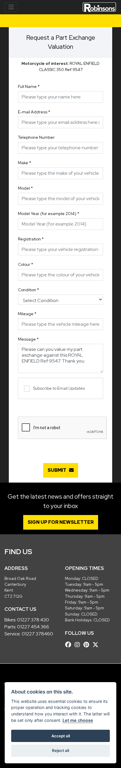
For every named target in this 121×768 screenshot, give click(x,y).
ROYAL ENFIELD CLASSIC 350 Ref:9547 (60, 66)
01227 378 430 (33, 620)
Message (28, 339)
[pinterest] (87, 644)
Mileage (27, 313)
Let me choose (78, 720)
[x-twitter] (97, 644)
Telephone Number (36, 137)
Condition (28, 289)
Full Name (29, 86)
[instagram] (78, 644)
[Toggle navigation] (11, 7)
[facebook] (69, 644)
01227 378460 (37, 634)
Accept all (60, 736)
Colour (25, 264)
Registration (31, 239)
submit (58, 470)
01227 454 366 (33, 627)
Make (24, 162)
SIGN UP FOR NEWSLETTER (61, 522)
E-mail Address (34, 112)
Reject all (60, 750)
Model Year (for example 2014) (48, 213)
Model (25, 188)
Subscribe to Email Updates (59, 388)
